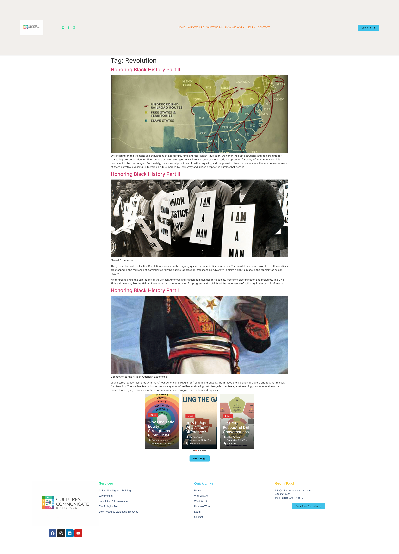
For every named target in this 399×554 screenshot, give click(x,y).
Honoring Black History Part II (145, 174)
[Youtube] (78, 533)
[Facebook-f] (68, 27)
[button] (194, 450)
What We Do (215, 27)
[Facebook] (52, 533)
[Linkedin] (63, 27)
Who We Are (196, 27)
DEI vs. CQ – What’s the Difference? (196, 427)
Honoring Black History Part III (146, 69)
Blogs (153, 415)
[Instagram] (74, 27)
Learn (251, 27)
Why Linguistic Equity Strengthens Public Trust (161, 428)
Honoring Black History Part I (145, 290)
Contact (264, 27)
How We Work (234, 27)
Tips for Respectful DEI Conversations (236, 427)
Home (181, 27)
